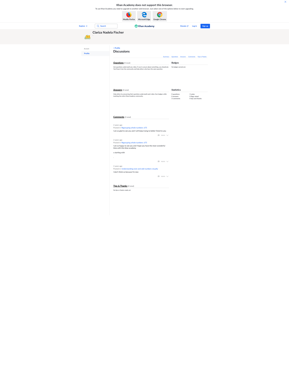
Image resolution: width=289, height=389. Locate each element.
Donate (183, 26)
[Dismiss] (285, 2)
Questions (174, 57)
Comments (191, 57)
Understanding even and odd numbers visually (139, 169)
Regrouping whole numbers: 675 (134, 128)
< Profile (116, 48)
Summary (166, 57)
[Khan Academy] (144, 26)
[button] (87, 37)
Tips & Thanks (202, 57)
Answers (183, 57)
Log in (194, 26)
